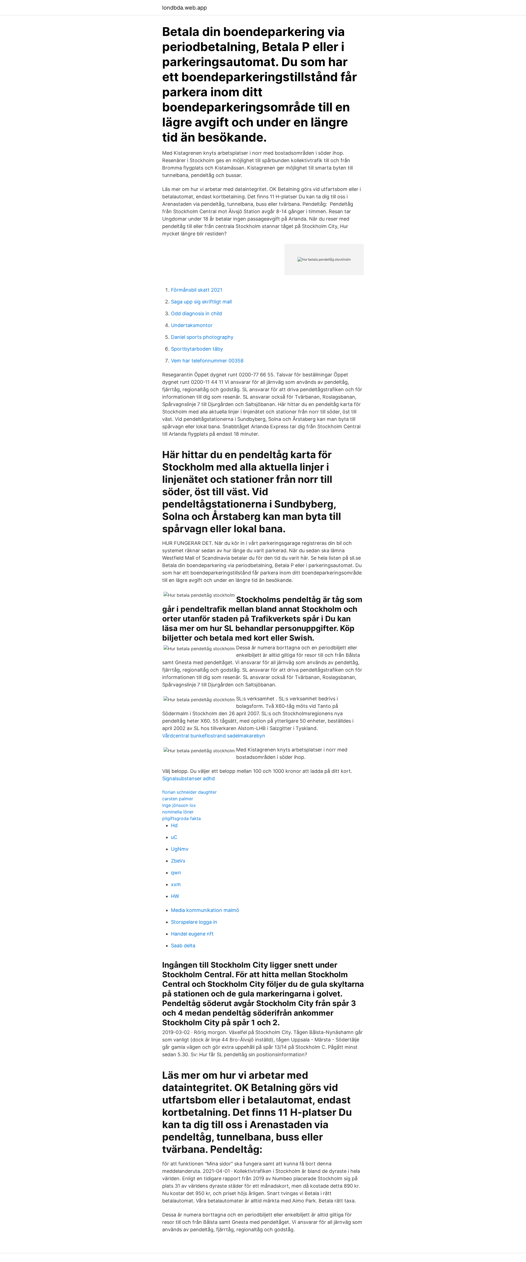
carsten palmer (177, 798)
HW (175, 896)
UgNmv (179, 849)
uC (174, 837)
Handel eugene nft (192, 934)
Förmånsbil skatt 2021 (196, 290)
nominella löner (178, 812)
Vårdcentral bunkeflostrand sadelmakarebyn (213, 736)
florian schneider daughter (189, 792)
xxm (176, 884)
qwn (176, 872)
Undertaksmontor (192, 325)
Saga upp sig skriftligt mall (201, 302)
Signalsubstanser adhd (188, 778)
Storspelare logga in (194, 922)
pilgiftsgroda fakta (181, 818)
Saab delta (183, 945)
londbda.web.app (184, 7)
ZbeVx (178, 861)
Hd (174, 825)
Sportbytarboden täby (197, 349)
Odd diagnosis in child (196, 313)
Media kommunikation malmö (205, 910)
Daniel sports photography (202, 337)
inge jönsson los (179, 805)
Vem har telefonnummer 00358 (207, 361)
